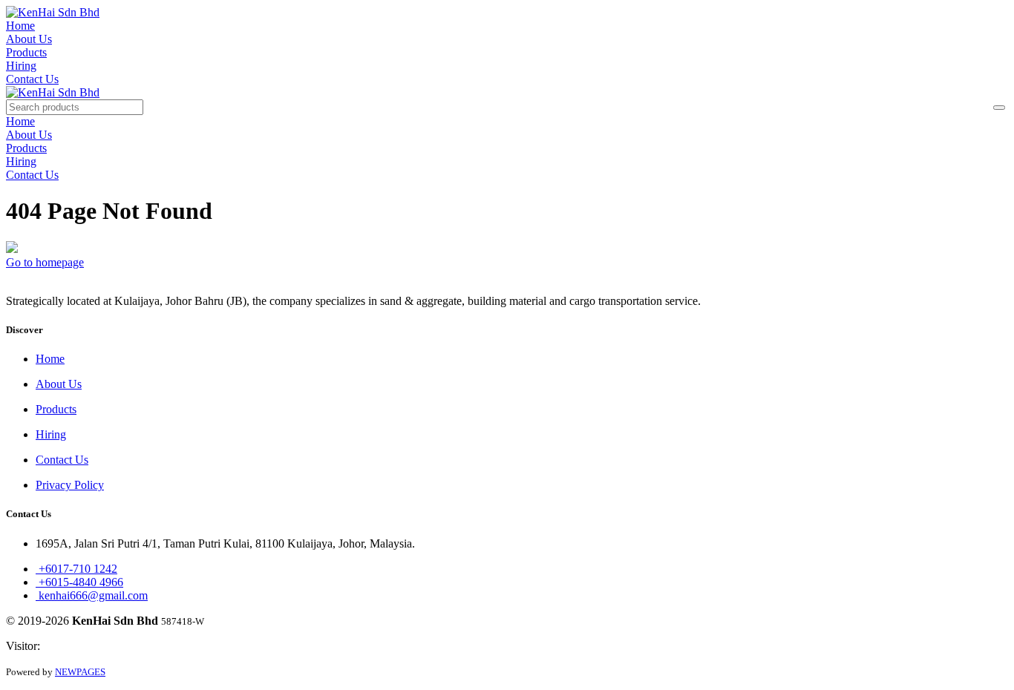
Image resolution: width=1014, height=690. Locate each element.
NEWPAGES (80, 671)
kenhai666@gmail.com (92, 595)
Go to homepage (45, 262)
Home (20, 25)
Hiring (21, 65)
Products (26, 52)
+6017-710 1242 (76, 568)
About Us (29, 39)
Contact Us (32, 79)
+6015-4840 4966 (79, 582)
